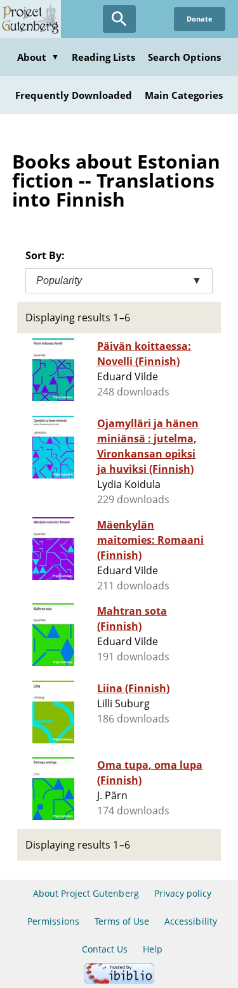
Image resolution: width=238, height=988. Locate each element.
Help (152, 949)
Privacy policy (183, 893)
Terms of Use (122, 921)
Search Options (184, 57)
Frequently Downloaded (73, 95)
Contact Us (105, 949)
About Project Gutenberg (86, 893)
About (38, 57)
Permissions (53, 921)
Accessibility (190, 921)
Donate (200, 18)
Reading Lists (103, 57)
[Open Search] (119, 19)
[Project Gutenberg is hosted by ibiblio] (119, 980)
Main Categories (184, 95)
